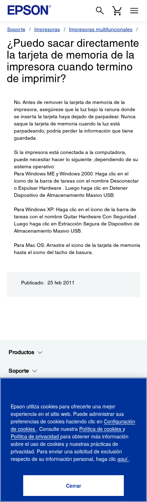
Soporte (16, 29)
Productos (21, 352)
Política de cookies (101, 428)
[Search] (100, 10)
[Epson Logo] (29, 10)
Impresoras (47, 29)
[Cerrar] (73, 485)
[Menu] (134, 10)
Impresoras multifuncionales (100, 29)
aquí (123, 458)
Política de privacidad (35, 436)
